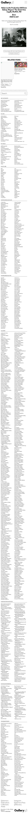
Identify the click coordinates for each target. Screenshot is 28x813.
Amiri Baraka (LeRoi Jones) (6, 283)
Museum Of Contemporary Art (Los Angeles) (20, 622)
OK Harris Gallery (17, 425)
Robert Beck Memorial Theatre (20, 754)
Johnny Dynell (3, 273)
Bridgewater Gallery (5, 423)
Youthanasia (16, 196)
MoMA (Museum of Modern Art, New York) (19, 608)
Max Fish (16, 391)
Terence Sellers (17, 262)
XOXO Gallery (17, 590)
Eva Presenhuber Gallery (5, 492)
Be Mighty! (3, 733)
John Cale (3, 265)
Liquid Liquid (16, 216)
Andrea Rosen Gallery (5, 380)
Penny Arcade (17, 241)
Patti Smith (16, 240)
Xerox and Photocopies (18, 164)
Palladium (16, 177)
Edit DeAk (3, 299)
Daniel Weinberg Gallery (5, 467)
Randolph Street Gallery (19, 454)
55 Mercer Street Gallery (5, 339)
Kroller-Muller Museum (5, 667)
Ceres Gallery (3, 449)
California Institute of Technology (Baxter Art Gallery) (5, 693)
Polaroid (16, 148)
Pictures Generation (18, 107)
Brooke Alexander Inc (5, 427)
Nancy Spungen (17, 235)
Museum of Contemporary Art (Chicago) (20, 620)
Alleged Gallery (4, 367)
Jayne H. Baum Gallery (5, 583)
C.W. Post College (4, 689)
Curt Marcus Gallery (5, 462)
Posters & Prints (17, 150)
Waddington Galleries (18, 571)
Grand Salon (3, 541)
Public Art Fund (17, 659)
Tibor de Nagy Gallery (18, 543)
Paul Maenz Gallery (18, 438)
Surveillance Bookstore (18, 764)
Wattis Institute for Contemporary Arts (18, 711)
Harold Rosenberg (4, 309)
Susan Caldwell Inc (17, 525)
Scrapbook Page (17, 155)
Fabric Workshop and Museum (7, 641)
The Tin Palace (17, 780)
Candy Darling (3, 229)
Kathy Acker (16, 285)
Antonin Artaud (4, 287)
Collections (5, 804)
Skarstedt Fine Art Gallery (19, 504)
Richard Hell (16, 243)
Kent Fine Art (16, 336)
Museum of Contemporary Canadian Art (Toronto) (19, 627)
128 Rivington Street (4, 343)
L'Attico (15, 347)
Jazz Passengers (4, 261)
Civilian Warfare (4, 457)
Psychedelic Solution (18, 453)
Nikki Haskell (16, 300)
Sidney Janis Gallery (18, 499)
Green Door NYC (4, 781)
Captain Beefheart (4, 231)
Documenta (3, 761)
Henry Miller (3, 310)
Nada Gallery (17, 408)
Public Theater (17, 748)
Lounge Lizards (17, 220)
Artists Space (3, 401)
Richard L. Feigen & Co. (18, 462)
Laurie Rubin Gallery (18, 354)
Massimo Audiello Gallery (19, 388)
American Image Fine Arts (6, 374)
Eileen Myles (3, 300)
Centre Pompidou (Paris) (5, 630)
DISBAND (3, 234)
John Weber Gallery (5, 592)
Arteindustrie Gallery (5, 399)
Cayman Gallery (4, 445)
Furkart (2, 778)
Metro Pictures (3, 795)
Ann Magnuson (4, 213)
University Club (17, 789)
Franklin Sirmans (4, 304)
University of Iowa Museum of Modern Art (20, 706)
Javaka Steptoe (4, 317)
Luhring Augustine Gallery (19, 371)
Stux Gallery (16, 524)
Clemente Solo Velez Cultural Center (6, 754)
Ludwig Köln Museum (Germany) (5, 679)
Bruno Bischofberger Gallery (6, 430)
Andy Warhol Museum (5, 612)
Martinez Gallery (17, 385)
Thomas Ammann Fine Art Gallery (19, 538)
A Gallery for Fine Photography (4, 350)
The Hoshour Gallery (18, 531)
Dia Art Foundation (4, 638)
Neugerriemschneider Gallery (20, 415)
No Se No (16, 419)
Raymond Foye (17, 310)
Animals (2, 119)
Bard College (3, 687)
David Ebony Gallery (5, 468)
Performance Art (17, 106)
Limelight (2, 196)
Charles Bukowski (4, 294)
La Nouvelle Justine (4, 190)
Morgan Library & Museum (19, 610)
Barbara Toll (3, 408)
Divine (2, 235)
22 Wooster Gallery (4, 335)
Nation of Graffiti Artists (19, 727)
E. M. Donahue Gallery (5, 483)
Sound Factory (17, 760)
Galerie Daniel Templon (5, 520)
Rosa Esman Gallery (18, 472)
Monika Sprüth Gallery (18, 404)
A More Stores (3, 116)
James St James (4, 259)
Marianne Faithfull (17, 226)
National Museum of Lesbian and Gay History (19, 645)
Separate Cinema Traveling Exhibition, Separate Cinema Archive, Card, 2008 (19, 69)
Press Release (16, 153)
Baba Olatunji (3, 219)
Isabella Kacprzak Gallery (6, 568)
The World (16, 186)
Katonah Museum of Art (5, 666)
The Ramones (17, 267)
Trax (15, 788)
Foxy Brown (3, 247)
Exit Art (2, 767)
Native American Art (18, 124)
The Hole (16, 771)
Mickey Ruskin (17, 298)
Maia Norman (17, 289)
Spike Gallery (17, 512)
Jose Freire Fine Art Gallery (6, 594)
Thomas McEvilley (17, 323)
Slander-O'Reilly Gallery (19, 505)
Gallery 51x (3, 526)
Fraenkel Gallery (4, 504)
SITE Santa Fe (17, 668)
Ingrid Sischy (3, 311)
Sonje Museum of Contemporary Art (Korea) (20, 670)
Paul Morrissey (17, 306)
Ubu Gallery (16, 555)
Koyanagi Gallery (17, 343)
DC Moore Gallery (4, 472)
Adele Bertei (3, 204)
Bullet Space (3, 738)
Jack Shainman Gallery (5, 574)
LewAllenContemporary (19, 362)
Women (15, 140)
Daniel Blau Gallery (4, 466)
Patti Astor (16, 305)
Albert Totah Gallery (5, 360)
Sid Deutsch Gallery (18, 498)
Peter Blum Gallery (17, 443)
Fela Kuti (2, 244)
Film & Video (14, 51)
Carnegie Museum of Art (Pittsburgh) (5, 623)
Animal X (2, 210)
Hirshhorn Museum (4, 656)
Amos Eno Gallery (4, 375)
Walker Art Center (17, 680)
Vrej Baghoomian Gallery (19, 569)
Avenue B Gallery (4, 402)
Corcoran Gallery (4, 460)
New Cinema (16, 728)
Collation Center (4, 755)
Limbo (2, 195)
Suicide (15, 257)
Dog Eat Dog (3, 238)
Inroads (2, 786)
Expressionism (3, 106)
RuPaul (15, 250)
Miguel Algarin (17, 299)
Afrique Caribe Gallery (5, 358)
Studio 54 (16, 183)
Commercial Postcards (5, 159)
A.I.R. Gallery (3, 353)
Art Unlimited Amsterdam (5, 397)
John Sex (2, 270)
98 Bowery (18, 804)
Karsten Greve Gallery (18, 334)
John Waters (3, 271)
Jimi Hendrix (3, 263)
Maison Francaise (4, 705)
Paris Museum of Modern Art (19, 653)
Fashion (2, 137)
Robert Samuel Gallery (18, 468)
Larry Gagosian (17, 287)
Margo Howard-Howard (19, 225)
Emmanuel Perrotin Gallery (6, 490)
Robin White (16, 313)
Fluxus (2, 107)
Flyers (2, 161)
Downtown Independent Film (6, 135)
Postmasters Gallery (18, 451)
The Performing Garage (19, 777)
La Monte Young (17, 209)
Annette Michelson (4, 285)
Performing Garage (18, 740)
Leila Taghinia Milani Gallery (19, 356)
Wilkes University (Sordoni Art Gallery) (20, 715)
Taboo (15, 258)
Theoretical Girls (17, 270)
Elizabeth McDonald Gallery (6, 487)
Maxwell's (16, 171)
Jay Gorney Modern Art (5, 582)
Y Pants (15, 273)
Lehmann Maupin (17, 355)
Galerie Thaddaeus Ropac (6, 522)
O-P (15, 733)
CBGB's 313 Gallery (4, 447)
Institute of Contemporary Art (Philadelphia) (6, 662)
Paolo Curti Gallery (18, 431)
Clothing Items (3, 157)
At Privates (3, 730)
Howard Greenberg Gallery (6, 564)
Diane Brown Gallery (5, 474)
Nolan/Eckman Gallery (18, 420)
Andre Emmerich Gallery (5, 379)
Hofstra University (4, 702)
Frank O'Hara (3, 303)
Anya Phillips (3, 215)
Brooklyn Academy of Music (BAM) (6, 429)
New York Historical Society (19, 649)
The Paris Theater (17, 776)
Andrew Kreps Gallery (5, 381)
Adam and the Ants (4, 203)
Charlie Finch (3, 295)
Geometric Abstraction (5, 108)
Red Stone (16, 752)
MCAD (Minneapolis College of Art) (7, 708)
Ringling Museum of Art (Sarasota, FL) (18, 662)
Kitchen (2, 791)
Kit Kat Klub (3, 189)
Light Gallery (16, 364)
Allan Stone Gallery (4, 366)
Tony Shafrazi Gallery (18, 548)
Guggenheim (3, 650)
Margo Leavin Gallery (18, 378)
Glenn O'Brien (3, 305)
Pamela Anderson (17, 239)
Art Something (3, 396)
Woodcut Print (17, 162)
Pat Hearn (16, 303)
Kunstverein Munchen (5, 673)
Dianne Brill (3, 233)
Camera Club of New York (6, 621)
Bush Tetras (3, 228)
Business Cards (3, 154)
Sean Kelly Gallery (17, 487)
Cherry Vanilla (3, 232)
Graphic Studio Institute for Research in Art (6, 701)
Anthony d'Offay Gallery (5, 387)
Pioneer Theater (17, 741)
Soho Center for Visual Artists (19, 758)
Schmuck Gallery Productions (19, 486)
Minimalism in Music (18, 122)
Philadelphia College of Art (6, 714)
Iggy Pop (2, 255)
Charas (2, 450)
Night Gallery (17, 418)
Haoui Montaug (4, 307)
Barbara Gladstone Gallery (6, 407)
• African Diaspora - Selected (6, 84)
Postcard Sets (16, 149)
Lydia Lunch (16, 221)
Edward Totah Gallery (5, 485)
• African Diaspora (18, 71)
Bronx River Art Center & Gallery (5, 425)
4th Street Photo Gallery (5, 347)
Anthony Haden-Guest (5, 286)
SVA (15, 690)
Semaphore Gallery (18, 490)
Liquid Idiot (16, 215)
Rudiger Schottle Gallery (19, 475)
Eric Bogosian (3, 240)
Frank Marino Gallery (5, 507)
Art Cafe (2, 727)
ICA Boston (3, 657)
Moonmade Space (17, 724)
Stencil (15, 160)
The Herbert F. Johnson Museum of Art (18, 698)
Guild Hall (3, 652)
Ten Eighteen (16, 184)
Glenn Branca (3, 249)
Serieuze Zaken (17, 494)
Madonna (16, 222)
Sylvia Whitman (17, 322)
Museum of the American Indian (19, 635)
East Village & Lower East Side (6, 136)
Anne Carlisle (3, 214)
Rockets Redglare (17, 244)
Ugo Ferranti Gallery (18, 556)
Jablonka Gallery (4, 571)
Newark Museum (17, 651)
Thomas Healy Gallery (18, 539)
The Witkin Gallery (18, 536)
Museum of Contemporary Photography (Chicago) (19, 629)
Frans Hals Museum (4, 646)
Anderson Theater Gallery (6, 378)
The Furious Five (17, 264)
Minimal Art (16, 101)
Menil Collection (4, 680)
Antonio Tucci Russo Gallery (6, 390)
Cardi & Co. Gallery (4, 436)
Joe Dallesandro (4, 264)
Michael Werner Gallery (19, 396)
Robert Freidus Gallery (18, 464)
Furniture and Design (5, 139)
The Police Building (17, 778)
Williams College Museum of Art (19, 717)
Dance (2, 132)
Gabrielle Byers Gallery (5, 515)
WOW (15, 795)
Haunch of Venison (4, 551)
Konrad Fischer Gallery (18, 340)
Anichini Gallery (4, 384)
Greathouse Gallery (4, 542)
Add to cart (14, 17)
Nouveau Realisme (18, 102)
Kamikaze (3, 187)
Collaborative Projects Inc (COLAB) (6, 129)
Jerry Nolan (3, 262)
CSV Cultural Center (4, 636)
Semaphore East (17, 489)
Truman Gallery (17, 551)
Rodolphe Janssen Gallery (19, 469)
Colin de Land (3, 298)
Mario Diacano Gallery (18, 382)
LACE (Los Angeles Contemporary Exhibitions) (20, 350)
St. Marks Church (17, 761)
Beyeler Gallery (4, 417)
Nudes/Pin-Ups (17, 129)
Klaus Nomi (16, 207)
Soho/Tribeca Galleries (18, 506)
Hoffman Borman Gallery (6, 560)
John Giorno (16, 277)
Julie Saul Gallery (4, 598)
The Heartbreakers (18, 265)
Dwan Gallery (3, 479)
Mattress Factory (17, 390)
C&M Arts (3, 741)
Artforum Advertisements (5, 149)
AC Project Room (4, 355)
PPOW (15, 452)
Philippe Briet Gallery (18, 444)
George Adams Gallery (5, 536)
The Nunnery (16, 532)
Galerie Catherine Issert (5, 517)
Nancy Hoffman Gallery (19, 409)
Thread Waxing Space (18, 783)
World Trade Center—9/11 (19, 141)
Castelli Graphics (4, 442)
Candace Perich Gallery (5, 435)
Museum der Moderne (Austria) (18, 617)
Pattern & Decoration (18, 105)
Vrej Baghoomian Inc (18, 570)
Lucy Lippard (16, 288)
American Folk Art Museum (6, 607)
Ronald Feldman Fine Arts (19, 471)
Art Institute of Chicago (5, 686)
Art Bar (2, 392)
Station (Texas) (17, 763)
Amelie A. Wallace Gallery (6, 370)
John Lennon (3, 267)
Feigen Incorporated (5, 497)
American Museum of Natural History (6, 609)
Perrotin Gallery (17, 440)
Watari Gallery (17, 575)
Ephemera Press (19, 802)
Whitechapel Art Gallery (19, 578)
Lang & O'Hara (17, 352)
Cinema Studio (3, 750)
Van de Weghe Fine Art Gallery (20, 558)
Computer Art (3, 130)
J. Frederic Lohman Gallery (6, 569)
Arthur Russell (3, 216)
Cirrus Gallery (3, 455)
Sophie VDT (16, 318)
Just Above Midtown (5, 599)
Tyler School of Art (17, 700)
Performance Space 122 (18, 739)
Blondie (2, 222)
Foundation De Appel (5, 774)
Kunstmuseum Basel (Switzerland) (4, 672)
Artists (3, 806)
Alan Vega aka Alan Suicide (6, 209)
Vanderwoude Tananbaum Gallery (19, 560)
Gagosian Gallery (4, 516)
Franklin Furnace (4, 775)
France (2, 138)
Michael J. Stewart (17, 295)
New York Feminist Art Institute (20, 730)
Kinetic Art (3, 162)
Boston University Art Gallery (6, 688)
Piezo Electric (16, 450)
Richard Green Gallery (18, 460)
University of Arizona (18, 702)
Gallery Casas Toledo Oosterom (5, 529)
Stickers (15, 161)
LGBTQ (15, 118)
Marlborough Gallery (18, 384)
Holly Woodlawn (4, 253)
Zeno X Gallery (17, 597)
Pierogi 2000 (16, 448)
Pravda (15, 745)
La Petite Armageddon (5, 191)
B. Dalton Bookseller (4, 731)
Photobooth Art (17, 146)
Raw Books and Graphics (19, 749)
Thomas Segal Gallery (18, 541)
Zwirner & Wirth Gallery (19, 598)
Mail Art (16, 119)
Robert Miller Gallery (18, 466)
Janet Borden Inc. (4, 577)
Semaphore (16, 488)
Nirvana (16, 175)
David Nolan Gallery (5, 469)
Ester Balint (3, 243)
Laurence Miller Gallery (18, 353)
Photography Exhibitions (14, 53)
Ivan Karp (3, 315)
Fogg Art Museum (4, 642)
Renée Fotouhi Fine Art (18, 457)
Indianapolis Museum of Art (6, 660)
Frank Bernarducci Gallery (6, 505)
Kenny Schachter (17, 286)
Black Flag (3, 221)
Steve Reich (16, 256)
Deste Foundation (4, 637)
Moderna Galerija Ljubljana (19, 401)
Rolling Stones (17, 245)
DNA (2, 237)
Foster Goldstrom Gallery (6, 502)
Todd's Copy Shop (17, 784)
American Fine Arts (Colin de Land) (6, 372)
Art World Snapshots (5, 148)
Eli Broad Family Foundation (6, 639)
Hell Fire (2, 184)
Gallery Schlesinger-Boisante (6, 530)
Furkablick (3, 777)
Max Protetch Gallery (18, 392)
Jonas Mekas (16, 282)
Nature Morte (17, 412)
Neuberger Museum (18, 646)
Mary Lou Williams (18, 229)
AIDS (2, 118)
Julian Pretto (3, 596)
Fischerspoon (3, 245)
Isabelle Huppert (4, 256)
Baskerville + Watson (5, 411)
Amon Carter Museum (5, 610)
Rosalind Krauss (17, 316)
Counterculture (4, 131)
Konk (15, 208)
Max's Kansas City (17, 169)
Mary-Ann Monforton (18, 293)
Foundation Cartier (4, 645)
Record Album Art (17, 154)
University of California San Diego (19, 704)
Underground (17, 191)
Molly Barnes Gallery (18, 403)
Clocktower (3, 459)
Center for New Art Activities (6, 743)
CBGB (2, 175)
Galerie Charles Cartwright (6, 519)
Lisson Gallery (17, 365)
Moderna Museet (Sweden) (19, 606)
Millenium (16, 723)
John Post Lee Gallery (5, 590)
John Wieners (17, 280)
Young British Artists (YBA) (19, 111)
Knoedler (16, 339)
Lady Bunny (16, 210)
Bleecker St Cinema (4, 734)
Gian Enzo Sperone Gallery (6, 538)
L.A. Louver (16, 348)
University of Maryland (18, 707)
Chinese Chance (4, 749)
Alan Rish (2, 280)
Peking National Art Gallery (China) (19, 656)
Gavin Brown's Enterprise (5, 535)
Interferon (3, 787)
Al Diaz (2, 208)
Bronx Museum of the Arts (6, 617)
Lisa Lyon (16, 217)
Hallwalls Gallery (4, 550)
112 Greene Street (4, 342)
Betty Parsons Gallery (5, 416)
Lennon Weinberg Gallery (19, 358)
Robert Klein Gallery (18, 465)
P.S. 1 (15, 426)
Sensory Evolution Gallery (19, 492)
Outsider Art (16, 104)
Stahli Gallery (17, 514)
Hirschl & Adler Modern (5, 559)
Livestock (16, 366)
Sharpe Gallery (17, 496)
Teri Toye (16, 263)
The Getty (16, 675)
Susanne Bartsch (17, 321)
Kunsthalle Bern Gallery (18, 345)
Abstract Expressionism (5, 100)
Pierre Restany (17, 309)
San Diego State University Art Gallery (20, 689)
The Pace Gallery (17, 535)
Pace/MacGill (17, 429)
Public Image (16, 747)
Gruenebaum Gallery (5, 547)
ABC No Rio (3, 354)
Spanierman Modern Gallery (19, 510)
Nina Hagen (16, 238)
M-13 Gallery (16, 373)
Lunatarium (3, 793)
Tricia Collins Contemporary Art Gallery (19, 550)
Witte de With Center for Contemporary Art (19, 584)
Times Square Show (18, 138)
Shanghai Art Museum (18, 667)
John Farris (3, 328)
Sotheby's (16, 671)
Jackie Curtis (3, 257)
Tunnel (15, 190)
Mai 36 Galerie (17, 376)
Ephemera (4, 800)
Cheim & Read (3, 451)
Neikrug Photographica (18, 413)
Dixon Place (3, 760)
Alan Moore (3, 279)
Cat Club (2, 174)
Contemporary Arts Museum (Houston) (6, 633)
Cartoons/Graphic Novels (6, 156)
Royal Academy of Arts (18, 686)
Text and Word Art (17, 110)
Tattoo (15, 136)
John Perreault (17, 279)
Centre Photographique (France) (5, 629)
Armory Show (3, 614)
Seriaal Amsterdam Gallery (19, 493)
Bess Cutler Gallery (4, 415)
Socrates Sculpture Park (18, 757)
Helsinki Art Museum (5, 655)
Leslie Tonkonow (17, 361)
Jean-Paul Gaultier (4, 318)
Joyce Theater (3, 789)
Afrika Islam (3, 207)
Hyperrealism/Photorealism (6, 111)
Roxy (15, 180)
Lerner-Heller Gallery (18, 360)
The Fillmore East (17, 769)
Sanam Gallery (17, 483)
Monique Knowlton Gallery (19, 406)
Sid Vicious (16, 252)
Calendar (2, 155)
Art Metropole (3, 729)
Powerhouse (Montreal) (18, 743)
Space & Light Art (17, 159)
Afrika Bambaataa (4, 205)
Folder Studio (7, 811)
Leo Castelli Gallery (18, 359)
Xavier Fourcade (17, 589)
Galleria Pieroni (4, 525)
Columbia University (5, 695)
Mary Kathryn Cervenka (19, 228)
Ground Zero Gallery (5, 546)
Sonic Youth (16, 253)
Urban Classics (17, 557)
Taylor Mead (16, 261)
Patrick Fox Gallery (18, 434)
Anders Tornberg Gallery (5, 377)
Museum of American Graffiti (19, 618)
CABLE (2, 434)
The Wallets (16, 269)
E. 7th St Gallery (4, 481)
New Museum (17, 647)
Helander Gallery (4, 557)
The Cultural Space (18, 767)
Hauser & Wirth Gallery (5, 553)
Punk (15, 134)
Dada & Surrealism (4, 105)
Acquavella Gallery (4, 356)
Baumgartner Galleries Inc (6, 413)
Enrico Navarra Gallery (5, 491)
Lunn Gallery (16, 372)
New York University (5, 712)
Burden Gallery (4, 431)
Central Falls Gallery (5, 448)
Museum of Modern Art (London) (18, 631)
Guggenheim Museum (5, 651)
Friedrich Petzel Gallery (5, 510)
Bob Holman (3, 289)
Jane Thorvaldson (4, 316)
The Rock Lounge (17, 779)
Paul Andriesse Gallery (18, 435)
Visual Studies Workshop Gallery (19, 566)
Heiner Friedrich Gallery (5, 556)
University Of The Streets (19, 790)
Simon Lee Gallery (17, 501)
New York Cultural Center (19, 648)
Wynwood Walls (17, 588)
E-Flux (2, 480)
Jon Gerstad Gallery (5, 593)
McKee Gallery (17, 394)
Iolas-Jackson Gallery (5, 566)
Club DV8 (2, 179)
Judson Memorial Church (5, 790)
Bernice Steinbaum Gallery (6, 414)
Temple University (17, 695)
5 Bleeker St (3, 334)
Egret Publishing (4, 763)
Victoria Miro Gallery (18, 562)
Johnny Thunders (17, 202)
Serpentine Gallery (18, 495)
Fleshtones (3, 246)
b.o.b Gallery (3, 404)
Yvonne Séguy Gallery (18, 595)
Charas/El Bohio (4, 746)
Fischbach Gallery (4, 499)
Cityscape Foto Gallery (5, 456)
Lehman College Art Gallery (6, 704)
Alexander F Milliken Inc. (5, 364)
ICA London (3, 658)
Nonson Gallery (17, 422)
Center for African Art (5, 624)
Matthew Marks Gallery (19, 389)
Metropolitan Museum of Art (19, 603)
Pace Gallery (16, 427)
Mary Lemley (16, 292)
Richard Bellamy (17, 458)
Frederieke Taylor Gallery (6, 509)
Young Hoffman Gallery (19, 594)
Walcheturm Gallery (18, 572)
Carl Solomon (3, 291)
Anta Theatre (3, 724)
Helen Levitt (21, 51)
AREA (2, 171)
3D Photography (4, 146)
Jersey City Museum (4, 665)
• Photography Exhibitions (6, 85)
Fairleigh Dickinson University (6, 696)
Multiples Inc (16, 407)
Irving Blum (3, 312)
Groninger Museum (4, 649)
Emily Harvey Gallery (5, 489)
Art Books (3, 147)
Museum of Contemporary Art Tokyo (20, 625)
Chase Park (3, 748)
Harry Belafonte (4, 252)
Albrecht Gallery (4, 361)
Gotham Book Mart (4, 780)
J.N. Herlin (3, 570)
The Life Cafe (16, 774)
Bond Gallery (3, 421)
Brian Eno (2, 225)
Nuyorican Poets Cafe (18, 731)
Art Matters (3, 728)
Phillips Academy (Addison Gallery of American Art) (6, 716)
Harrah (2, 183)
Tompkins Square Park (18, 785)
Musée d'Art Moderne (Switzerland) (18, 642)
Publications (5, 802)
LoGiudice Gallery (17, 367)
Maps (2, 163)
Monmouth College (4, 709)
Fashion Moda (3, 495)
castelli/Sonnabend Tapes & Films (6, 444)
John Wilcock (17, 281)
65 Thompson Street (4, 341)
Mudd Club (16, 174)
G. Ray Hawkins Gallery (5, 514)
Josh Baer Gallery (4, 595)
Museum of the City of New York (19, 637)
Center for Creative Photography (4, 626)
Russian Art (16, 135)
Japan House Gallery (5, 581)
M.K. (15, 168)
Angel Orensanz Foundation (6, 723)
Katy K (15, 204)
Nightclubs (16, 126)
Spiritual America (17, 513)
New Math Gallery (18, 416)
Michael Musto (17, 297)
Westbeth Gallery (17, 576)
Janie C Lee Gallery (4, 580)
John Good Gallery (4, 588)
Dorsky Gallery (4, 478)
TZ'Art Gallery (17, 554)
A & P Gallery (3, 348)
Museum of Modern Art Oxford (20, 632)
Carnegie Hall (3, 742)
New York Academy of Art (6, 711)
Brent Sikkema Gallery (5, 422)
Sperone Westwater (18, 511)
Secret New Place (17, 755)
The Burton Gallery (18, 528)
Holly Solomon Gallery (5, 562)
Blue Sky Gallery (4, 419)
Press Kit (16, 152)
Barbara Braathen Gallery (6, 405)
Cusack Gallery (4, 463)
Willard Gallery (17, 579)
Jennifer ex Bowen (4, 322)
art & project (3, 391)
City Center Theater (4, 752)
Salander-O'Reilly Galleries (19, 480)
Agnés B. (2, 277)
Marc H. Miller (17, 291)
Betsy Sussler (3, 220)
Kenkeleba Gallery (18, 335)
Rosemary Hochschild (18, 246)
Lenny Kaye (16, 213)
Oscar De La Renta (18, 301)
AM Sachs (3, 368)
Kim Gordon (16, 205)
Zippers (15, 197)
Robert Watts (16, 311)
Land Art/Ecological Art (18, 100)
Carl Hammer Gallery (5, 437)
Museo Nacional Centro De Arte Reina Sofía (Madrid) (19, 612)
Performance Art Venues (19, 737)
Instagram (17, 800)
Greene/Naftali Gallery (5, 544)
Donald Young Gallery (5, 477)
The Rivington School (18, 137)
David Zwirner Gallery (5, 471)
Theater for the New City (19, 782)
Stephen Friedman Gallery (19, 522)
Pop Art (15, 108)
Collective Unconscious (5, 757)
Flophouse (3, 772)
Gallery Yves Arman (4, 533)
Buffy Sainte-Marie (4, 227)
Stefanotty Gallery (17, 517)
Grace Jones (3, 250)
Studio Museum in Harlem (19, 674)
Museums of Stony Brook (19, 638)
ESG (2, 241)
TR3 (15, 189)
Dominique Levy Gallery (5, 475)
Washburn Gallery (17, 573)
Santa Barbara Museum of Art (20, 666)
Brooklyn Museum (4, 619)
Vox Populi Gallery (18, 567)
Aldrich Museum (4, 606)
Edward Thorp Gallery (5, 484)
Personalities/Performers (19, 130)
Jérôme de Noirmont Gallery (19, 333)
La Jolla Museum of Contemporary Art (5, 675)
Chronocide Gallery (4, 454)
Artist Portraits (3, 122)
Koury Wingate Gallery (18, 342)
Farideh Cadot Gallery (5, 493)
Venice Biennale (17, 791)
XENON (16, 195)
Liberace (16, 214)
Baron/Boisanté (4, 409)
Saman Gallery (17, 482)
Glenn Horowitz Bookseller (6, 779)
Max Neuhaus (17, 231)
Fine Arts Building (4, 498)
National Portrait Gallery (19, 410)
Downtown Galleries (5, 133)
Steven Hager (17, 319)
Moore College (4, 710)
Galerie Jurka (3, 521)
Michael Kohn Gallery (18, 395)
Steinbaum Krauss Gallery (19, 519)
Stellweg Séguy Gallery (18, 520)
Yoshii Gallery (17, 592)
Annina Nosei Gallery (5, 386)
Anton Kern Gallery (4, 389)
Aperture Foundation (5, 613)
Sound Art (16, 158)
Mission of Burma (17, 233)
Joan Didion (3, 327)
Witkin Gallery (17, 582)
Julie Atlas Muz (17, 203)
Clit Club (2, 177)
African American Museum (6, 603)
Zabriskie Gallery (17, 596)
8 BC (2, 168)
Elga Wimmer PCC (4, 486)
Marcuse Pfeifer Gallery (18, 377)
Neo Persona (16, 414)
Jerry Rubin (3, 323)
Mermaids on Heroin (18, 232)
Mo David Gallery (17, 400)
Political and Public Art (18, 132)
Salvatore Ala (17, 481)
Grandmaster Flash (4, 251)
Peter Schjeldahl (17, 307)
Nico (15, 237)
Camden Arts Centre (5, 620)
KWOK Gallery (17, 346)
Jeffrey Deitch (3, 321)
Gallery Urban (3, 532)
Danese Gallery (4, 465)
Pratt (2, 717)
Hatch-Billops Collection (5, 785)
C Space (2, 740)
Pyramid (16, 179)
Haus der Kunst (4, 552)
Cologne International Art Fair (6, 759)
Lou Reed (16, 219)
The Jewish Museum (18, 676)
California (3, 126)
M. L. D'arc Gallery (18, 374)
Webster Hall (16, 193)
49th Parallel (3, 346)
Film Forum (3, 768)
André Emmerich (4, 383)
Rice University (3, 718)
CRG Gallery (3, 461)
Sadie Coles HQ (17, 478)
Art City (2, 393)
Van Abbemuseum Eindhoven (20, 677)
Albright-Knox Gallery (5, 605)
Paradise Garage (17, 178)
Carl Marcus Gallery (5, 438)
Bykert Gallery (3, 432)
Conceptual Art (4, 104)
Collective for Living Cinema (6, 756)
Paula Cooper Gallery (18, 439)
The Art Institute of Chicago (19, 696)
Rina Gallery (16, 463)
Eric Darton (3, 301)
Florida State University (5, 698)
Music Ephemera (17, 123)
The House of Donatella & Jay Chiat (20, 773)
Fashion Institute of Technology (7, 697)
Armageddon (3, 172)
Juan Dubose (16, 283)
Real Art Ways (17, 751)
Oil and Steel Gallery (18, 423)
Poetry (15, 131)
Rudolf (15, 247)
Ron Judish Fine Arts (18, 470)
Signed (15, 156)
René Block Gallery (18, 456)
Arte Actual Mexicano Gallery (6, 398)
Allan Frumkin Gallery (5, 365)
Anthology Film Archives (5, 725)
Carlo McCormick (4, 292)
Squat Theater (17, 181)
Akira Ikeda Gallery (4, 359)
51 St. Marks (3, 337)
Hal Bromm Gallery (4, 548)
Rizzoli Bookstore (17, 753)
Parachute (16, 735)
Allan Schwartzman (4, 282)
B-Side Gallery (3, 403)
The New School (17, 699)
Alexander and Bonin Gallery (6, 362)
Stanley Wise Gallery (18, 516)
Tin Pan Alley (16, 187)
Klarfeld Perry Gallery (18, 337)
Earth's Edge (3, 762)
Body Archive (3, 735)
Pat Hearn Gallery (17, 433)
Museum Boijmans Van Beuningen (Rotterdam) (19, 615)
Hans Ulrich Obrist (4, 306)
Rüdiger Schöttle (17, 476)
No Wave (16, 128)
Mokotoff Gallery (17, 402)
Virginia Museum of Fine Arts (19, 679)
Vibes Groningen (17, 792)
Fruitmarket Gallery (4, 511)
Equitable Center (4, 765)
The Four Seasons (17, 770)
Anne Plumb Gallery (4, 385)
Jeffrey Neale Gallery (5, 584)
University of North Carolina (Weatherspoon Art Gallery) (20, 709)
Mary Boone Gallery (18, 386)
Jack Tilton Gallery (4, 575)
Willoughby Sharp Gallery (19, 581)
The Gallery (16, 530)
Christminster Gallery (5, 453)
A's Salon (2, 352)
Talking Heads (17, 259)
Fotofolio (2, 503)
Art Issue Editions (4, 395)
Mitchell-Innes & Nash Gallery (20, 398)
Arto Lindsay (3, 217)
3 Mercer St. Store (4, 333)
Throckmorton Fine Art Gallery (20, 542)
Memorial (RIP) (17, 120)
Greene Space (3, 783)
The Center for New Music (19, 766)
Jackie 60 (3, 186)
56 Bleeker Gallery (4, 340)
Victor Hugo (16, 327)
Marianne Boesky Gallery (19, 380)
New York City (17, 125)
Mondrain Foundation (18, 609)
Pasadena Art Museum (18, 654)
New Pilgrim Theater (18, 729)
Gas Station (3, 141)
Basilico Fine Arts (4, 410)
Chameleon (3, 744)
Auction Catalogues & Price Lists (6, 152)
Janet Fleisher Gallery (5, 578)
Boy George (3, 223)
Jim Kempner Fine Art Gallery (6, 586)
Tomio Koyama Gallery (18, 547)
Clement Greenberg (4, 297)
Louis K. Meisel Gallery (18, 368)
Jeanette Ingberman (5, 319)
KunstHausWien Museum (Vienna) (5, 670)
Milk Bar (16, 172)
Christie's (2, 631)
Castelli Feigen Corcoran (5, 441)
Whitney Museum (17, 681)
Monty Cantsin (17, 234)
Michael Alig (16, 294)
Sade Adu (16, 251)
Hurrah (2, 185)
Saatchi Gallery (17, 477)
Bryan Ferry (3, 226)
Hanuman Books (4, 784)
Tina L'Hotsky (17, 271)
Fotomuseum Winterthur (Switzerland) (5, 644)
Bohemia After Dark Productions (4, 737)
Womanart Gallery (18, 586)
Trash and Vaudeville (18, 786)
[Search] (14, 93)
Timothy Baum (17, 324)
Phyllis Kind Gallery (18, 447)
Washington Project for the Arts (20, 794)
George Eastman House (5, 647)
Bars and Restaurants (5, 124)
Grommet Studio (4, 545)
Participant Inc (17, 736)
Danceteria (3, 181)
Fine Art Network (4, 769)
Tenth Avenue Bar (17, 765)
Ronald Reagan (17, 315)
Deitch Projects (3, 473)
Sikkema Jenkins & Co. (18, 500)
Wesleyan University (18, 713)
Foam (2, 501)
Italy (15, 117)
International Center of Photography (5, 664)
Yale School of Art (17, 718)
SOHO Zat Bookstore (18, 759)
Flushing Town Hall (4, 773)
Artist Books (3, 150)
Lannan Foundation (4, 676)
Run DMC (16, 249)
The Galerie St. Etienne (18, 529)
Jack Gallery (3, 572)
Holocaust (16, 116)
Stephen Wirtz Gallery (18, 523)
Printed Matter (17, 746)
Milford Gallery (17, 397)
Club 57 (2, 178)
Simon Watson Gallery (18, 502)
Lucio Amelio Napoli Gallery (19, 370)
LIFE (2, 193)
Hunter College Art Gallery (6, 703)
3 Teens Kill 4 (3, 202)
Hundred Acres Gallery (5, 565)
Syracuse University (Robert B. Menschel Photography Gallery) (20, 692)
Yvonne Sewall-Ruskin (18, 328)
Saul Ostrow (16, 317)
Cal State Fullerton (4, 690)
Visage (15, 192)
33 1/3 (2, 336)
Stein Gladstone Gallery (19, 518)
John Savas (3, 269)
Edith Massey (3, 239)
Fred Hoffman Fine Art (5, 508)
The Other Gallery (17, 534)
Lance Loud (16, 211)
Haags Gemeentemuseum (6, 653)
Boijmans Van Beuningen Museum (5, 616)
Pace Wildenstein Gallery (19, 428)
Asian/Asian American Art (6, 123)
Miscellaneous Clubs (18, 173)
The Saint (16, 185)
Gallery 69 (3, 527)
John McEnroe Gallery (5, 589)
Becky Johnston (4, 288)
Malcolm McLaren (17, 223)
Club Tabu (3, 180)
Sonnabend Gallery (18, 508)
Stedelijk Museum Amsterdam (20, 673)
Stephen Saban (17, 255)
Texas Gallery (17, 526)
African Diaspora (7, 51)
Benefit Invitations (4, 125)
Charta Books (3, 747)
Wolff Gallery (17, 585)
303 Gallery (3, 345)
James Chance (3, 258)
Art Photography (4, 101)
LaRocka (2, 192)
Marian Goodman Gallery (19, 379)
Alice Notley (3, 281)
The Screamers (17, 268)
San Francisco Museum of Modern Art (19, 664)
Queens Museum (17, 660)
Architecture (3, 120)
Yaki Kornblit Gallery (18, 591)
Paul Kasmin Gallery (18, 437)
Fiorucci (2, 771)
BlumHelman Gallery (5, 420)
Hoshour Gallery (4, 563)
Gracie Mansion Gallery (5, 540)
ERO (2, 766)
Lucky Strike (3, 197)
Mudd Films (16, 725)
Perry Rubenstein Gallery (19, 441)
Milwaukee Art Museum (18, 605)
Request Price (3, 86)
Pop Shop (16, 742)
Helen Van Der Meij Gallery (6, 558)
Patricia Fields (17, 304)
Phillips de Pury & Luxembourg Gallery (20, 446)
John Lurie (3, 268)
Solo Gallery (16, 507)
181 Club (2, 169)
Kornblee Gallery (17, 341)
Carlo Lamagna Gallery (5, 440)
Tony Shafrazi (17, 325)
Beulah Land (3, 173)
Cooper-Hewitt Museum (5, 635)
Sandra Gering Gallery (18, 484)
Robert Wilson (17, 312)
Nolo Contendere (17, 421)
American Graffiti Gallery (6, 373)
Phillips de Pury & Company (19, 658)
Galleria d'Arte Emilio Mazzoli (6, 523)
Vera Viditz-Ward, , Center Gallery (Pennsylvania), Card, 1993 (6, 81)
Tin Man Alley (17, 545)
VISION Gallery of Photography (17, 564)
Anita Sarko (3, 211)
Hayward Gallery (4, 554)
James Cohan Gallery (5, 576)
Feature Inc (3, 496)
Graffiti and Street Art (5, 110)
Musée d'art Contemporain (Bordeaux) (19, 640)
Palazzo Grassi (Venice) (19, 652)
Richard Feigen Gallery (18, 459)
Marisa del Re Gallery (18, 383)
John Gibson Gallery (5, 587)
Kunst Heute (3, 792)
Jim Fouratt (3, 324)
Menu (26, 2)
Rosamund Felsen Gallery (19, 474)
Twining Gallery (17, 552)
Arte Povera (3, 102)
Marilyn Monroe (17, 227)
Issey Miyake (3, 313)
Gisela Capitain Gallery (5, 539)
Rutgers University (17, 687)
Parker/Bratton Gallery (18, 432)
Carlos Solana (3, 293)
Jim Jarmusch (3, 325)
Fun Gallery (3, 513)
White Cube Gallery (18, 577)
